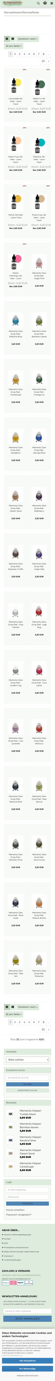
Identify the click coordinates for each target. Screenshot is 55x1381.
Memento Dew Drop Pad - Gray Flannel (15, 625)
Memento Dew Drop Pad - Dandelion (16, 450)
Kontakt (7, 1239)
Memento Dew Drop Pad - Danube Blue (39, 450)
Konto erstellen (15, 1209)
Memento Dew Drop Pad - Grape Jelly (39, 566)
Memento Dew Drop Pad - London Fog (16, 683)
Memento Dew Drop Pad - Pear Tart (15, 973)
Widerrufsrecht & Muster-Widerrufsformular (21, 1252)
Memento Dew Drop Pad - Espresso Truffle (15, 566)
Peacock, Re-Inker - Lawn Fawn (39, 159)
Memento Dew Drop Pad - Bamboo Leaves (39, 334)
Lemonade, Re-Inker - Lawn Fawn (16, 101)
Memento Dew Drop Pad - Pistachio (39, 973)
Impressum (8, 1256)
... (48, 53)
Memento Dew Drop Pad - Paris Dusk (15, 915)
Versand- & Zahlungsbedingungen (17, 1235)
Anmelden (27, 1204)
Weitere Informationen (27, 1375)
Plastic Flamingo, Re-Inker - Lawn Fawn (15, 276)
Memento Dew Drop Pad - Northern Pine (16, 857)
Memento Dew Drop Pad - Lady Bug (39, 625)
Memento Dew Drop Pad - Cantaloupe (16, 392)
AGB (6, 1243)
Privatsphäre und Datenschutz (16, 1247)
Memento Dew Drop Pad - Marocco (39, 741)
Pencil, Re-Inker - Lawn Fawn (16, 216)
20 (43, 61)
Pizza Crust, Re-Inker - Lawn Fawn (39, 217)
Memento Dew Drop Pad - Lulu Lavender (15, 741)
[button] (7, 39)
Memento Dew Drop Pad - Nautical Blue (16, 799)
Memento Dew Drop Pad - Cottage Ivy (39, 392)
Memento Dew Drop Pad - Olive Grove (39, 857)
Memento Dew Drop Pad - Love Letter (39, 683)
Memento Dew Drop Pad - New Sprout (39, 799)
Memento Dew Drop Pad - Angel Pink (39, 276)
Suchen (27, 1084)
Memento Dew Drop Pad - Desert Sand (16, 508)
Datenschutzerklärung (12, 1355)
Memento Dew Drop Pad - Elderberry (39, 508)
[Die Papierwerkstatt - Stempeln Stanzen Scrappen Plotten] (11, 3)
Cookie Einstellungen (12, 1260)
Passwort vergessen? (18, 1214)
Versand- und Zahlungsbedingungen (21, 1275)
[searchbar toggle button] (38, 3)
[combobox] (27, 39)
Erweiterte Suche (27, 1090)
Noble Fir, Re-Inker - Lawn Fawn (39, 101)
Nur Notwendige (27, 1368)
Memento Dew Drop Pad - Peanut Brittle (39, 915)
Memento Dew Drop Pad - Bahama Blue (16, 334)
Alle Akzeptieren (27, 1361)
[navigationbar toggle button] (51, 3)
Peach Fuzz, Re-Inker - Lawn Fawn (15, 159)
